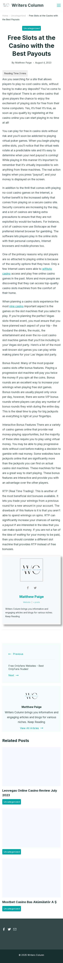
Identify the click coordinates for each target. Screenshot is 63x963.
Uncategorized (31, 28)
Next (11, 675)
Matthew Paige (31, 597)
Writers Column (28, 5)
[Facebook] (3, 929)
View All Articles (29, 728)
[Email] (14, 929)
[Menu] (59, 5)
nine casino (16, 306)
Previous (18, 653)
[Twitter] (9, 929)
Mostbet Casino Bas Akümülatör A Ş (29, 902)
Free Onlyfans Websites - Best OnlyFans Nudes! (26, 667)
